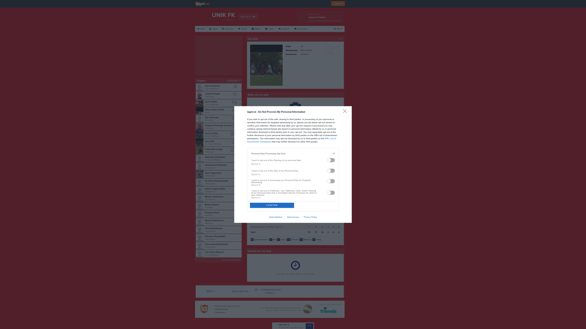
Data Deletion (275, 217)
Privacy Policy (310, 217)
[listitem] (293, 153)
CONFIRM (272, 205)
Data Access (293, 217)
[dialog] (293, 164)
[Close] (346, 112)
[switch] (331, 160)
